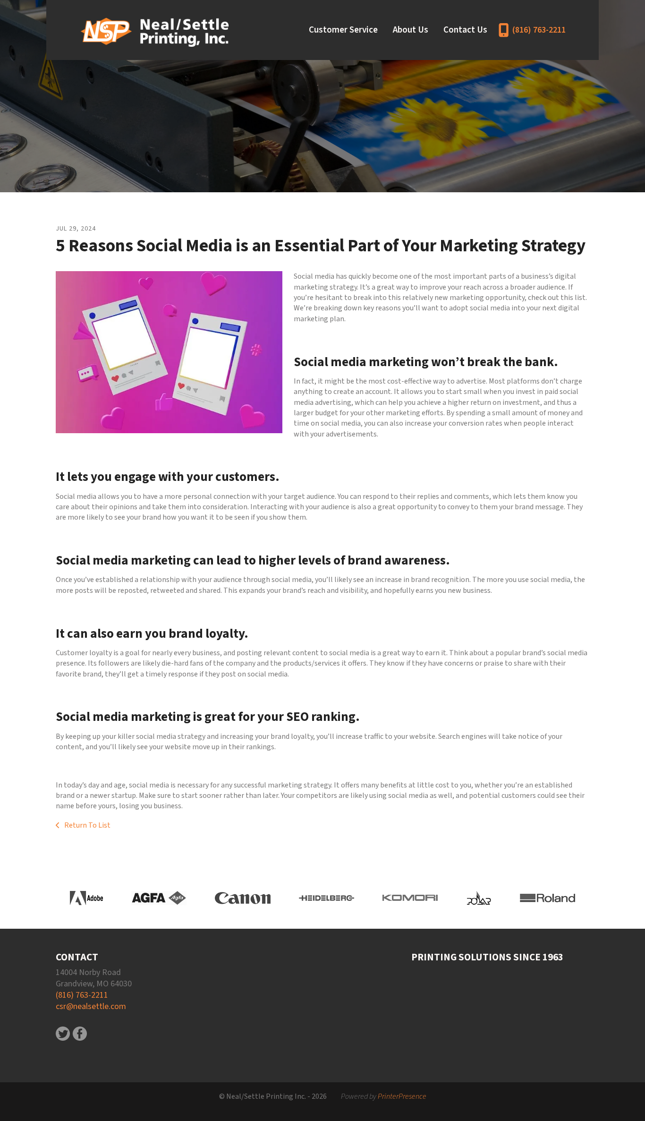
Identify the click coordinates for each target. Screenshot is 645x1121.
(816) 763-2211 (539, 30)
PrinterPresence (402, 1096)
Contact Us (465, 30)
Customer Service (343, 30)
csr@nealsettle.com (91, 1006)
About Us (410, 30)
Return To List (86, 825)
